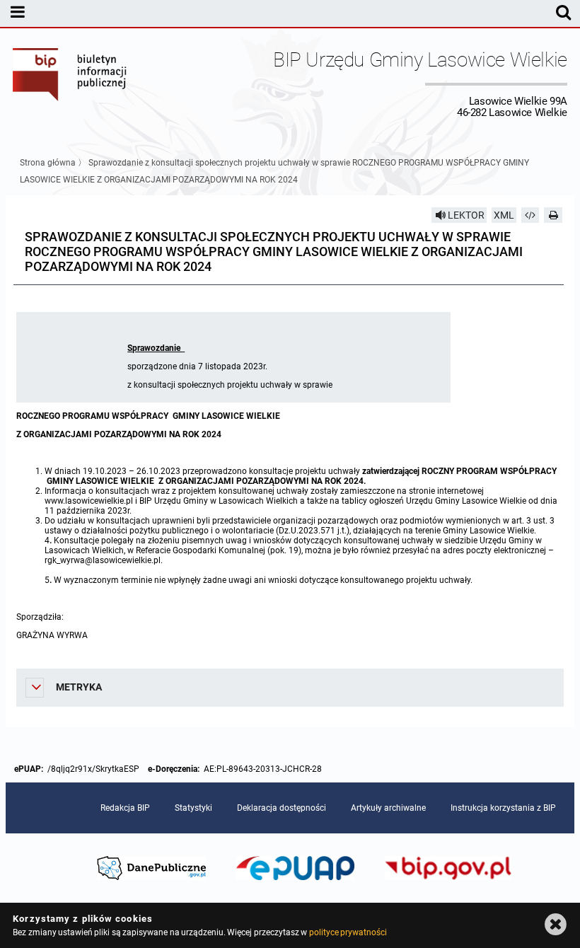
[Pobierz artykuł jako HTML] (530, 215)
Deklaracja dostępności (281, 808)
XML (504, 215)
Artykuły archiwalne (388, 808)
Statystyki (193, 808)
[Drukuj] (553, 215)
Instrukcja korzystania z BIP (503, 808)
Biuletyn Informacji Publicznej (70, 83)
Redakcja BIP (125, 808)
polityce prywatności (348, 932)
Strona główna (48, 163)
